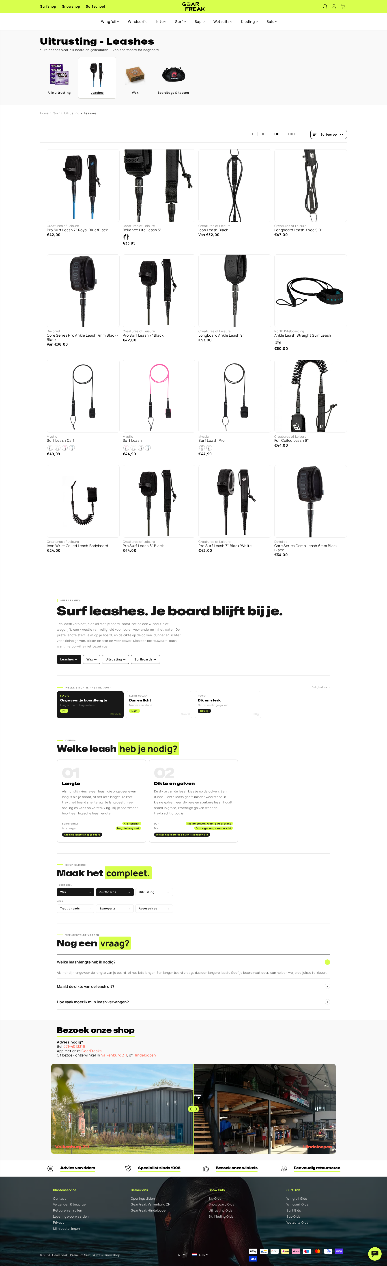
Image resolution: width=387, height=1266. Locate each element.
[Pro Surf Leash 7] (83, 185)
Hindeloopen (144, 1055)
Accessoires (154, 908)
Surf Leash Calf (60, 440)
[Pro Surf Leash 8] (159, 501)
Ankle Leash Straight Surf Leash (302, 335)
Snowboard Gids (221, 1204)
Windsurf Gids (297, 1204)
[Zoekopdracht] (325, 6)
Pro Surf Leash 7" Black (143, 335)
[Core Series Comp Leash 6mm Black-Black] (311, 501)
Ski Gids (215, 1199)
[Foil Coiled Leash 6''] (311, 396)
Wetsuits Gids (297, 1223)
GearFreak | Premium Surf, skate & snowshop (86, 1255)
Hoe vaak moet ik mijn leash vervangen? (192, 1001)
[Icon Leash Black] (235, 185)
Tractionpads (75, 908)
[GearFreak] (193, 6)
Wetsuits (221, 21)
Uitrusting (72, 113)
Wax (75, 892)
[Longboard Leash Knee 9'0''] (311, 185)
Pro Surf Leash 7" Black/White (225, 546)
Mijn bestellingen (66, 1229)
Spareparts (114, 908)
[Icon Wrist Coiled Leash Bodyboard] (83, 501)
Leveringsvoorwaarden (71, 1216)
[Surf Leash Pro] (235, 396)
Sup (199, 21)
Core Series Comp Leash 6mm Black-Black (307, 548)
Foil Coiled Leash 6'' (291, 440)
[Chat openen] (375, 1254)
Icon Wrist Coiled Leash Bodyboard (77, 546)
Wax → (91, 659)
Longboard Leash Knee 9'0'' (298, 230)
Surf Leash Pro (211, 440)
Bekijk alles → (321, 687)
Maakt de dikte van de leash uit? (192, 986)
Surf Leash (132, 440)
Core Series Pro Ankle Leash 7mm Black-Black (82, 337)
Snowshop (71, 6)
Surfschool (95, 6)
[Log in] (334, 6)
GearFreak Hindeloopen (149, 1210)
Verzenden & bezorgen (70, 1204)
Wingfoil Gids (296, 1199)
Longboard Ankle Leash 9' (221, 335)
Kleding (248, 21)
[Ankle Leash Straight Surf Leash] (311, 291)
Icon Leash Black (213, 230)
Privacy (58, 1223)
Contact (59, 1199)
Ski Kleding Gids (221, 1216)
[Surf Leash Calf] (83, 396)
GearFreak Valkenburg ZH (150, 1204)
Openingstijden (143, 1199)
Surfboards (114, 892)
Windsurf (136, 21)
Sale (271, 21)
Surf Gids (293, 1210)
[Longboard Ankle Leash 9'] (235, 291)
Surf (179, 21)
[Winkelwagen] (343, 6)
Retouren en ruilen (67, 1210)
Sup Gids (293, 1216)
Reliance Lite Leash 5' (142, 230)
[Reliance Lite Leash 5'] (159, 185)
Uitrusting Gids (220, 1210)
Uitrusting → (115, 659)
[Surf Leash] (159, 396)
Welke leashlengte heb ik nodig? (192, 962)
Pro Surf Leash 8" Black (143, 546)
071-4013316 (74, 1046)
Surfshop (48, 6)
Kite (160, 21)
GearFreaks (92, 1050)
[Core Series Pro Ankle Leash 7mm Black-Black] (83, 291)
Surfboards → (145, 659)
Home (44, 113)
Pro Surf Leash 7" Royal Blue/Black (77, 230)
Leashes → (69, 659)
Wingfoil (109, 21)
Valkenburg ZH (114, 1055)
